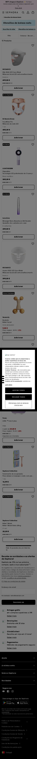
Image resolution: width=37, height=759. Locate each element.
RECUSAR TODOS (18, 397)
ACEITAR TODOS (18, 390)
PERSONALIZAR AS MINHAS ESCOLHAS (19, 404)
